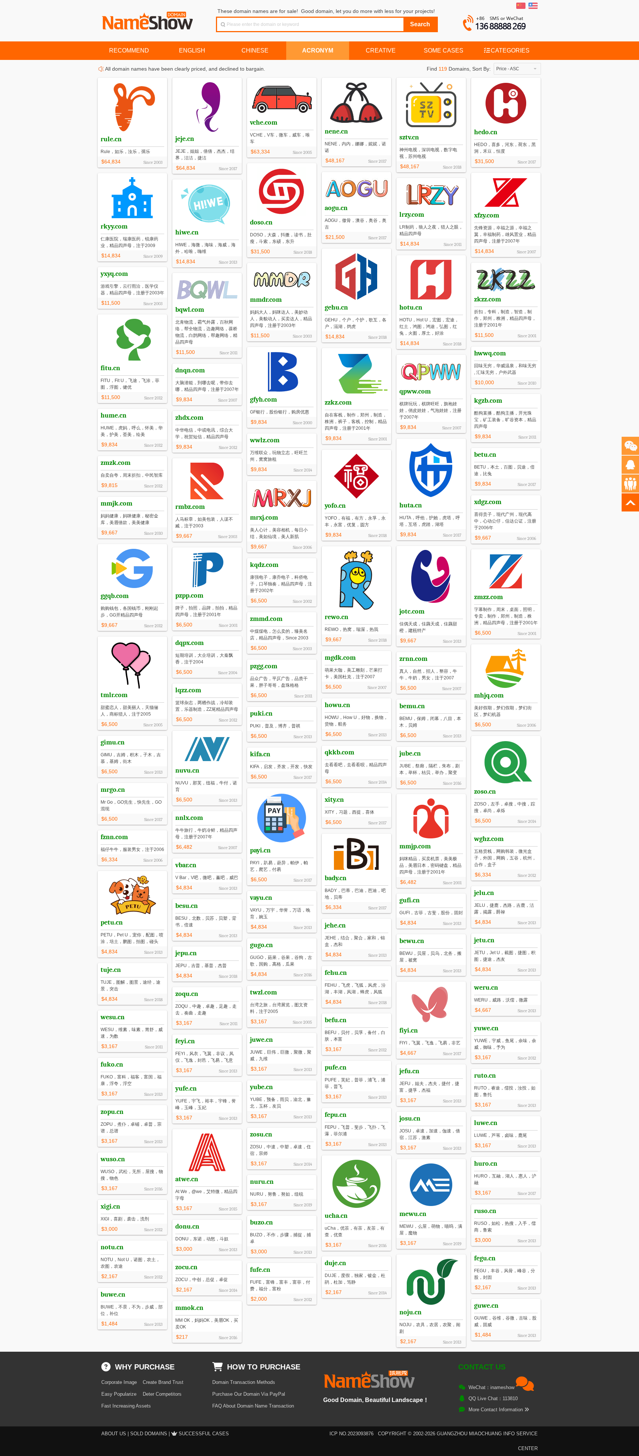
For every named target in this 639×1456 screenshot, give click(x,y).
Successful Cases (204, 1433)
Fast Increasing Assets (126, 1406)
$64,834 (111, 162)
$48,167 (335, 160)
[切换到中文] (520, 6)
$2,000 (259, 1299)
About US (113, 1433)
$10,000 (484, 382)
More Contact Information (496, 1409)
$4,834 (184, 888)
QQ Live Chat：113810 (493, 1398)
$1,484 (109, 1324)
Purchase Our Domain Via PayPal (248, 1394)
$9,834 (259, 422)
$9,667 (184, 536)
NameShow (148, 18)
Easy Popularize (118, 1394)
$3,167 (259, 1021)
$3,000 (109, 1229)
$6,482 (408, 882)
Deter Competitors (162, 1394)
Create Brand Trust (163, 1382)
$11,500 (484, 335)
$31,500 (484, 161)
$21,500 (335, 237)
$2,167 (109, 1276)
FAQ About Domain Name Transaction (253, 1406)
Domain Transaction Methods (243, 1382)
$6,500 (184, 625)
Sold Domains (148, 1433)
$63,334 (260, 152)
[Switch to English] (533, 6)
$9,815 (109, 485)
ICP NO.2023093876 (351, 1433)
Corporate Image (119, 1382)
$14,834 (484, 251)
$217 (182, 1337)
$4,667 (483, 1010)
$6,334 (109, 859)
